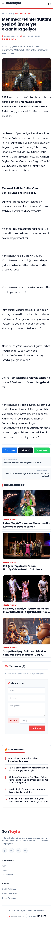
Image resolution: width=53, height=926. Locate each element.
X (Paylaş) (26, 450)
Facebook (11, 450)
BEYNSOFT (41, 916)
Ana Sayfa (7, 14)
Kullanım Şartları (9, 893)
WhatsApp (43, 450)
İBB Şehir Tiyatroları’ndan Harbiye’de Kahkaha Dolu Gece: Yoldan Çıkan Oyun (28, 800)
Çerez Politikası (9, 898)
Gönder (37, 728)
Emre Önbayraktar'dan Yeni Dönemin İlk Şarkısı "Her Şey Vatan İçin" (28, 769)
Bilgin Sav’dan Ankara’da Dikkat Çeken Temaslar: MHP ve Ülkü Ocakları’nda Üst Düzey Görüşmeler (28, 780)
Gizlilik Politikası (9, 889)
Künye (4, 866)
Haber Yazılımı (18, 916)
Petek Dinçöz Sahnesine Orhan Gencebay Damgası (23, 759)
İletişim (5, 870)
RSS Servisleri (7, 875)
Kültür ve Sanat (23, 14)
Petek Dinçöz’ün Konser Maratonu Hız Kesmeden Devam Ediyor (27, 790)
